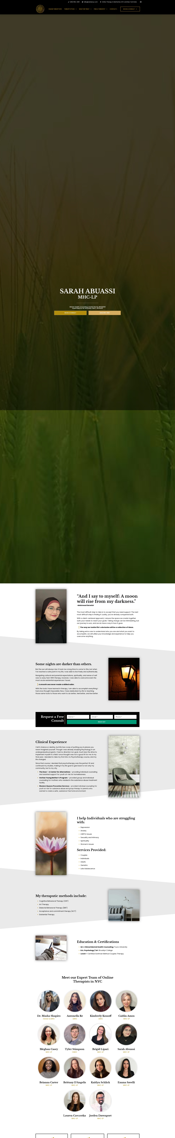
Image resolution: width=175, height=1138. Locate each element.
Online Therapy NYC (55, 9)
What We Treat (84, 9)
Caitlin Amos (126, 1015)
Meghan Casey (49, 1049)
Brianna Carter (48, 1082)
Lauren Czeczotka (74, 1115)
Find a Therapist (99, 9)
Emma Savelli (126, 1082)
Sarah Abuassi (126, 1049)
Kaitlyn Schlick (100, 1082)
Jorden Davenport (100, 1115)
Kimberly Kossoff (100, 1015)
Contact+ (113, 9)
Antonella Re (75, 1015)
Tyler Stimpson (74, 1049)
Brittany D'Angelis (74, 1082)
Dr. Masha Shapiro (49, 1015)
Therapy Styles (69, 9)
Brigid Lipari (100, 1049)
